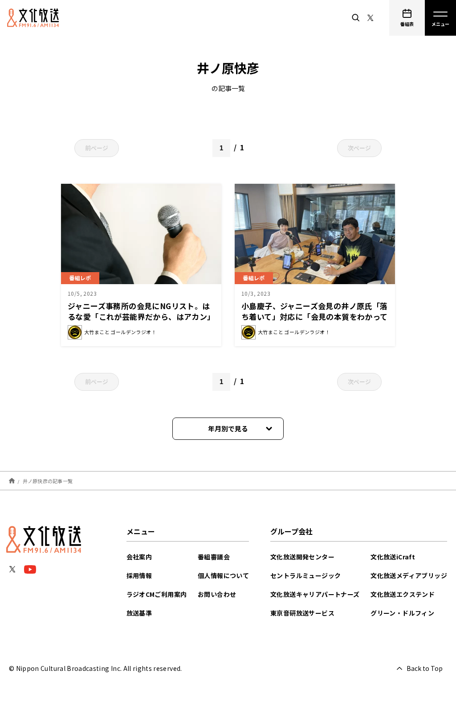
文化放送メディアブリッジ (408, 575)
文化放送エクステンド (402, 594)
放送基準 (139, 612)
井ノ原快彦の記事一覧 (48, 480)
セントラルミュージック (305, 575)
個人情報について (223, 575)
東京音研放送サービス (302, 612)
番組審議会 (214, 556)
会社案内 (139, 556)
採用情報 (139, 575)
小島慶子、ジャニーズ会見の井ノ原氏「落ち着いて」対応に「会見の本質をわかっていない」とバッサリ (314, 316)
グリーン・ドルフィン (402, 612)
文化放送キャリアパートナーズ (315, 594)
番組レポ (80, 277)
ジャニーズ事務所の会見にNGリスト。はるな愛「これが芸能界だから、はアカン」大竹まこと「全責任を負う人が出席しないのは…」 (140, 321)
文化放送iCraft (392, 556)
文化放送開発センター (302, 556)
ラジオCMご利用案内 (156, 594)
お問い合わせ (217, 594)
